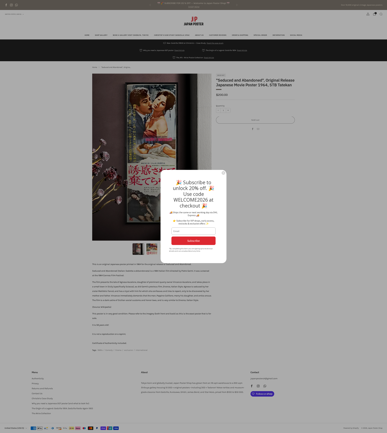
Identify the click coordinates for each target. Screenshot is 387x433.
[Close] (223, 173)
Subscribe (193, 241)
